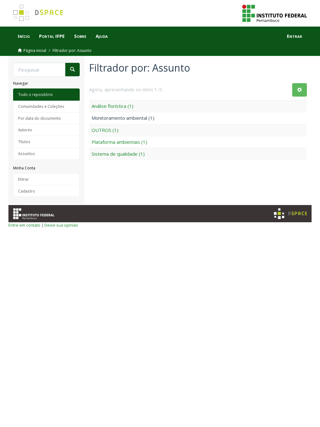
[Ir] (72, 69)
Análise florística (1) (112, 106)
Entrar (23, 179)
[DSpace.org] (290, 213)
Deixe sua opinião (61, 225)
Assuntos (26, 153)
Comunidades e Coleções (41, 106)
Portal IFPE (52, 36)
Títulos (24, 141)
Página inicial (34, 50)
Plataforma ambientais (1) (119, 142)
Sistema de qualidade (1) (118, 154)
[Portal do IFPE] (274, 13)
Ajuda (102, 36)
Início (24, 36)
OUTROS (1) (105, 130)
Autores (25, 129)
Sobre (80, 36)
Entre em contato (24, 225)
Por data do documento (39, 118)
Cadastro (26, 190)
